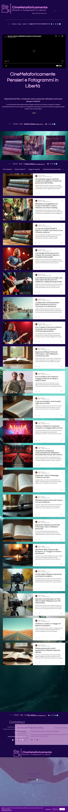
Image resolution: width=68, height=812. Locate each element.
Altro (44, 169)
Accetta (62, 809)
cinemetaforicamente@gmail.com (40, 24)
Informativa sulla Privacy (7, 810)
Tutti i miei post (7, 169)
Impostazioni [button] (48, 809)
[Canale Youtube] (51, 24)
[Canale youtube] (46, 124)
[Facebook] (53, 24)
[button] (64, 95)
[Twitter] (58, 24)
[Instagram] (55, 24)
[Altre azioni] (62, 176)
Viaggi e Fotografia (34, 169)
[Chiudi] (66, 809)
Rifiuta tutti (55, 809)
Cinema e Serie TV (20, 169)
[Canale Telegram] (60, 24)
